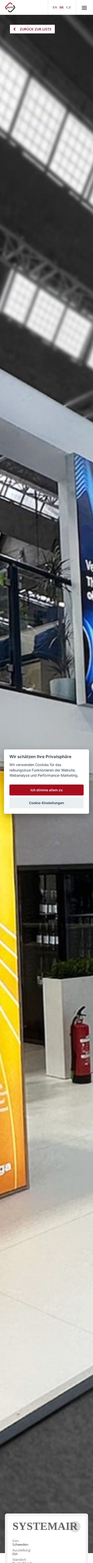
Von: (15, 1540)
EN (55, 7)
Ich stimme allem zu (46, 790)
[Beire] (10, 7)
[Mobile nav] (84, 7)
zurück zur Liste (36, 29)
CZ (68, 7)
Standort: (19, 1559)
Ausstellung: (21, 1550)
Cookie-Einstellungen (46, 803)
